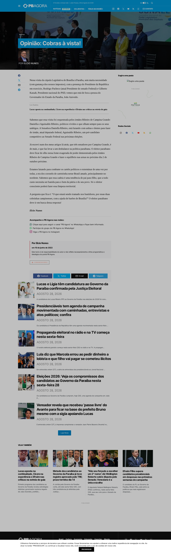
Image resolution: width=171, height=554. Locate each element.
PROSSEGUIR (86, 549)
